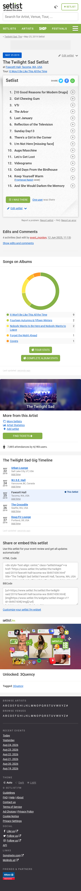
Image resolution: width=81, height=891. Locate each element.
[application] (40, 646)
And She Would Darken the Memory (39, 186)
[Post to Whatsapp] (72, 80)
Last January (23, 118)
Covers (14, 341)
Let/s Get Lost (24, 157)
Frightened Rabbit (24, 180)
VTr (16, 105)
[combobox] (40, 16)
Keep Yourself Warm (28, 176)
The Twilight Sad (19, 62)
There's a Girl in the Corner (32, 137)
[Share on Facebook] (67, 80)
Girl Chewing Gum (27, 99)
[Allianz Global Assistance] (9, 875)
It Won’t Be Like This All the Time (28, 314)
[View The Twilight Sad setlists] (40, 391)
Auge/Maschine (25, 150)
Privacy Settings (12, 820)
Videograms (23, 163)
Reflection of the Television (33, 124)
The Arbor (21, 111)
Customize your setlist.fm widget (22, 609)
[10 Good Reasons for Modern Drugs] (41, 92)
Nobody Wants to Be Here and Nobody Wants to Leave (38, 327)
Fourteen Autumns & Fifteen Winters (31, 320)
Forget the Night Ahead (23, 335)
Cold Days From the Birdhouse (35, 169)
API (5, 845)
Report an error (68, 220)
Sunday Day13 (24, 131)
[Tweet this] (61, 80)
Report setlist (46, 220)
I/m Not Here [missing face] (34, 144)
